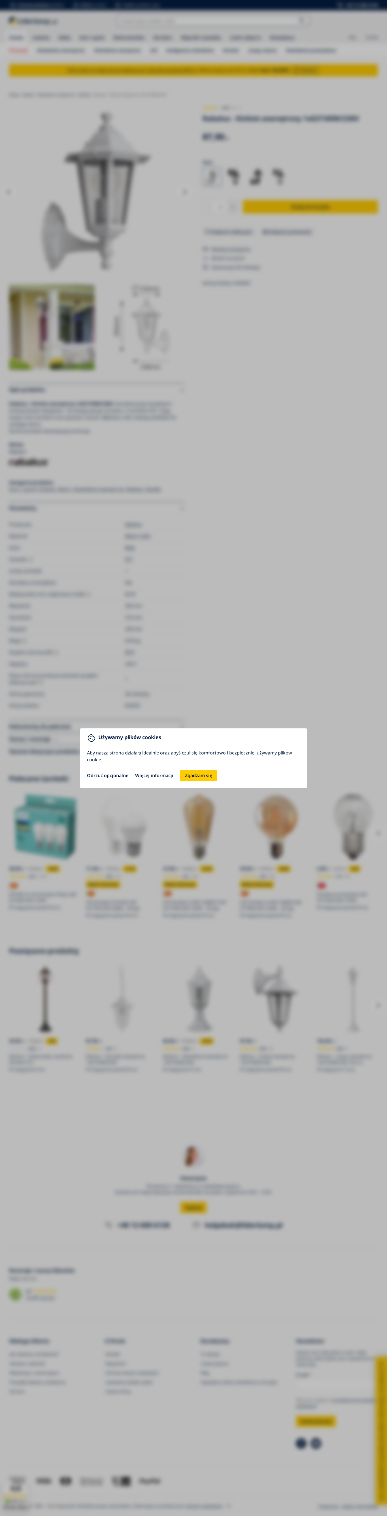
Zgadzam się (198, 775)
